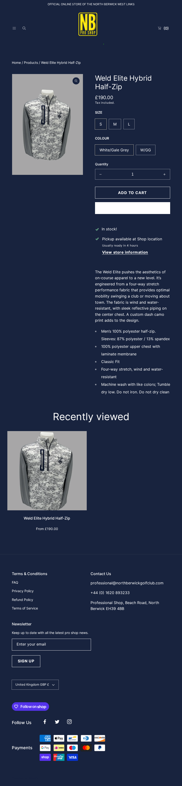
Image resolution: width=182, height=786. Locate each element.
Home (16, 62)
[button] (14, 28)
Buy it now (132, 207)
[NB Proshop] (91, 28)
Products (31, 62)
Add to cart (132, 192)
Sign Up (26, 661)
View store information (125, 252)
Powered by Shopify (25, 778)
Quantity (101, 164)
